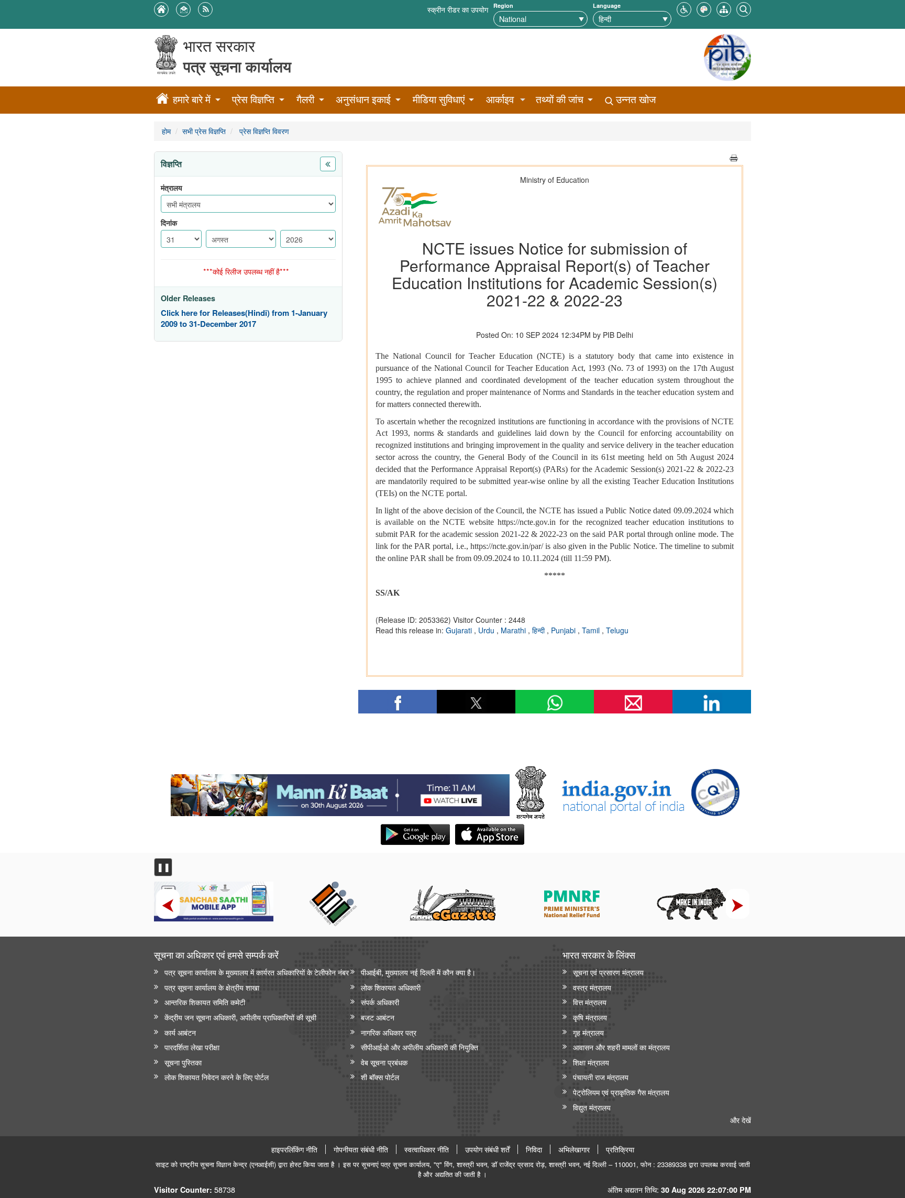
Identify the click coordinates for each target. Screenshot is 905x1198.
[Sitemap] (724, 8)
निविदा (534, 1149)
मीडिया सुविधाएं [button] (439, 99)
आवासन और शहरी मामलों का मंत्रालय (621, 1046)
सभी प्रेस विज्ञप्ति (204, 130)
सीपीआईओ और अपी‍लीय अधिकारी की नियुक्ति (419, 1046)
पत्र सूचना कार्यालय (237, 66)
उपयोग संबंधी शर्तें (487, 1149)
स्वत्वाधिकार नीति (426, 1149)
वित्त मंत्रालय (589, 1001)
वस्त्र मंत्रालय (592, 987)
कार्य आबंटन (180, 1032)
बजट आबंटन (377, 1017)
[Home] (162, 100)
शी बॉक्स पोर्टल (380, 1076)
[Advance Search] (744, 8)
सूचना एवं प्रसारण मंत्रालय (608, 971)
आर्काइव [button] (500, 99)
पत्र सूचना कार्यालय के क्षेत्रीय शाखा (211, 987)
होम (166, 130)
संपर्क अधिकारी (380, 1001)
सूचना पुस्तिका (183, 1062)
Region (503, 5)
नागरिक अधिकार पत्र (388, 1032)
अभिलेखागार (574, 1149)
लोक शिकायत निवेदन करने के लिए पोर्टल (216, 1076)
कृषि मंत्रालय (590, 1017)
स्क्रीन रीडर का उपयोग (457, 9)
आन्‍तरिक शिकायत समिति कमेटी (204, 1001)
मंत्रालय (171, 188)
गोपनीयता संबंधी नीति (361, 1149)
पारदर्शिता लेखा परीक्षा (191, 1046)
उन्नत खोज (634, 99)
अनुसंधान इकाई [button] (363, 99)
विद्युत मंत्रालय (592, 1107)
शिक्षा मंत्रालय (591, 1062)
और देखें (740, 1119)
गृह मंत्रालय (588, 1032)
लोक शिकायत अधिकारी (391, 987)
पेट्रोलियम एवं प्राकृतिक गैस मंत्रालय (621, 1091)
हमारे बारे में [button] (192, 99)
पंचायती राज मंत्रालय (600, 1076)
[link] (340, 792)
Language (607, 5)
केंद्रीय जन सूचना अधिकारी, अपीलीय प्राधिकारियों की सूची (240, 1017)
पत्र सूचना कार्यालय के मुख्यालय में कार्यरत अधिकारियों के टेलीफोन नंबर (256, 971)
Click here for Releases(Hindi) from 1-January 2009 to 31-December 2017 (244, 318)
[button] (684, 8)
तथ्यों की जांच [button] (559, 99)
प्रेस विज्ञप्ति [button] (253, 99)
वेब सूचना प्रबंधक (384, 1062)
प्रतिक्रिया (620, 1149)
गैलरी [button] (305, 99)
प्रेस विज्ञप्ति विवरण (263, 130)
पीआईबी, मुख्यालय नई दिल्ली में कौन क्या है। (418, 971)
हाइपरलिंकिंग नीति (294, 1149)
